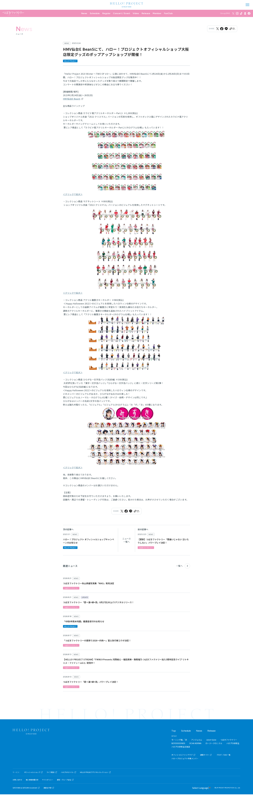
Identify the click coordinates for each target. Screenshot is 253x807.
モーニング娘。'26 (179, 739)
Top (173, 730)
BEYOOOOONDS (178, 743)
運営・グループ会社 (64, 780)
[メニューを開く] (247, 5)
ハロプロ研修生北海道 (180, 746)
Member (157, 13)
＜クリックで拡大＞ (72, 194)
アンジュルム (196, 739)
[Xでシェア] (217, 28)
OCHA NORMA (195, 743)
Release (146, 13)
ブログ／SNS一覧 (223, 755)
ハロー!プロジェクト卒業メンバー (184, 758)
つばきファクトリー (228, 739)
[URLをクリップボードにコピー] (232, 28)
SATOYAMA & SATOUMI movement (25, 788)
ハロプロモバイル (67, 772)
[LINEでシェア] (226, 28)
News (84, 13)
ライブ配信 (50, 772)
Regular (106, 13)
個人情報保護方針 (32, 780)
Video (136, 13)
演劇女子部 (47, 788)
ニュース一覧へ (126, 540)
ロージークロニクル (214, 743)
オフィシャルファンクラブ (182, 755)
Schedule (95, 13)
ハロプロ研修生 (232, 743)
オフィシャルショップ (32, 772)
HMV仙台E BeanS (71, 98)
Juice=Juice (211, 739)
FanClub (168, 13)
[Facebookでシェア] (221, 28)
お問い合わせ (17, 780)
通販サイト (204, 755)
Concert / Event (121, 13)
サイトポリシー (47, 780)
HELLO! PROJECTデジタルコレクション (94, 772)
